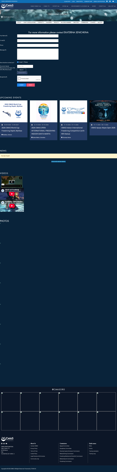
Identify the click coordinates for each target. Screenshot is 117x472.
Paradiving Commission (66, 461)
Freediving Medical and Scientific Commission (71, 456)
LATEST (19, 22)
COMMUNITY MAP (88, 1)
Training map (92, 453)
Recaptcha (3, 77)
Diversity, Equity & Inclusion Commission (70, 451)
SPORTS (55, 6)
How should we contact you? (7, 62)
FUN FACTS (41, 22)
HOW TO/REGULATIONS (30, 22)
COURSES (92, 22)
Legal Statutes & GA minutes (38, 456)
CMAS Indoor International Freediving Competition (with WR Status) (72, 131)
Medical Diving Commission (66, 453)
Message (3, 50)
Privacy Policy (34, 448)
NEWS (94, 6)
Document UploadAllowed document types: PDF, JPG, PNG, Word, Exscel (7, 68)
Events (90, 448)
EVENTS (101, 6)
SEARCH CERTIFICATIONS (99, 1)
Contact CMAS (34, 446)
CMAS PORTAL (79, 1)
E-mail (2, 40)
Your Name (3, 35)
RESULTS (56, 22)
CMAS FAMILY (35, 6)
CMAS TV (46, 6)
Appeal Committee (64, 446)
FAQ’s (90, 446)
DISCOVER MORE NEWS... (58, 161)
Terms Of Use (34, 451)
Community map (35, 458)
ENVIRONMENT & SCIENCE (79, 6)
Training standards (93, 451)
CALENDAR (49, 22)
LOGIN (73, 1)
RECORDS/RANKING (66, 22)
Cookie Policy (34, 453)
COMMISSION (84, 22)
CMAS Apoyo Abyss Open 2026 (103, 128)
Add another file (22, 72)
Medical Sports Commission (67, 458)
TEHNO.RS (33, 468)
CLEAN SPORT (67, 1)
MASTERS (76, 22)
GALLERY (111, 6)
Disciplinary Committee (65, 448)
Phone (1, 45)
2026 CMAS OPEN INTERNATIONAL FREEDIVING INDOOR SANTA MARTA (43, 131)
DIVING (64, 6)
